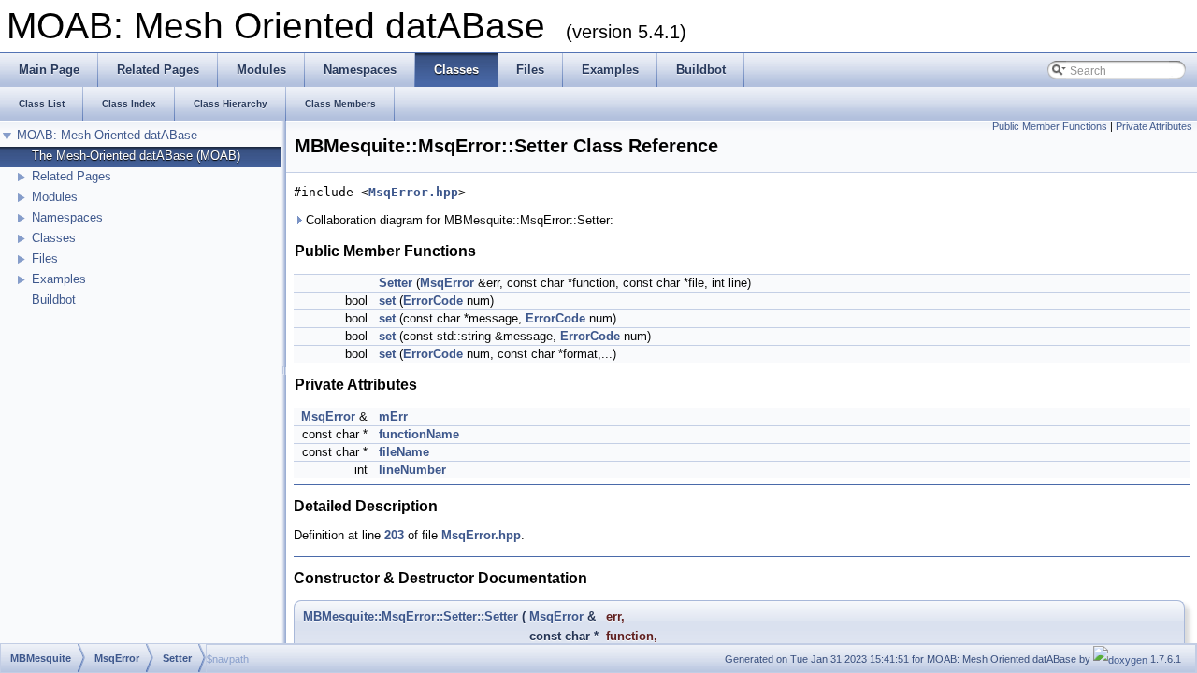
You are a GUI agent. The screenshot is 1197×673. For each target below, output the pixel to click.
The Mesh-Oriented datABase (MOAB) (136, 156)
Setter (395, 283)
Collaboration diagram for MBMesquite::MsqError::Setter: (457, 220)
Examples (59, 279)
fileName (404, 452)
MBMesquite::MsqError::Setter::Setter (410, 616)
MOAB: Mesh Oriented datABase (107, 135)
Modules (55, 197)
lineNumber (412, 470)
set (387, 301)
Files (45, 258)
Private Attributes (1154, 126)
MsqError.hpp (413, 192)
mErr (393, 416)
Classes (54, 238)
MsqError (447, 283)
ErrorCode (433, 301)
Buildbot (54, 300)
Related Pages (71, 176)
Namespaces (67, 217)
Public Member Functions (1049, 126)
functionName (419, 434)
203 (394, 535)
